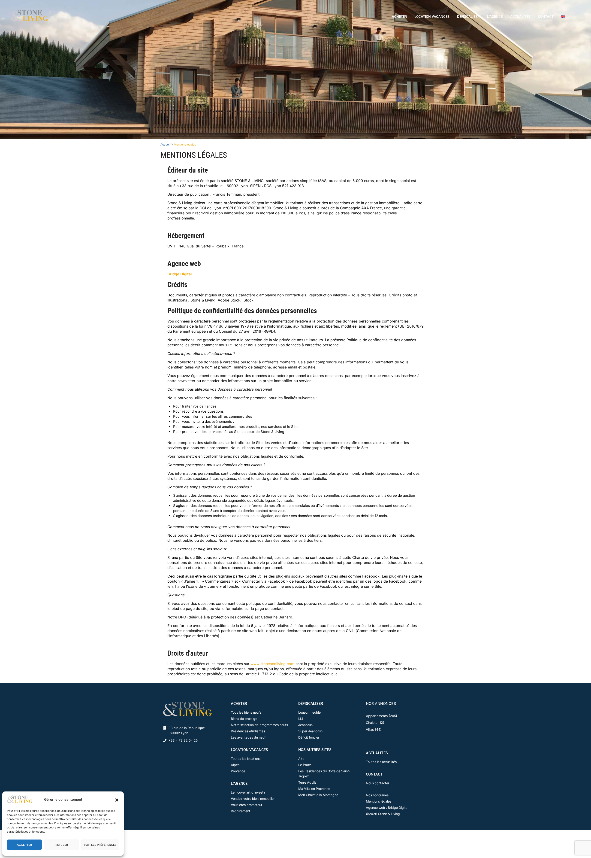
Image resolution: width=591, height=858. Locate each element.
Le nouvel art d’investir (248, 792)
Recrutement (240, 811)
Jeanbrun (305, 725)
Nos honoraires (377, 795)
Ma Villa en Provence (314, 789)
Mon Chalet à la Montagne (318, 795)
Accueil (165, 144)
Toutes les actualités (381, 762)
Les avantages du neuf (248, 737)
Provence (238, 771)
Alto (301, 759)
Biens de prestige (244, 719)
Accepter (24, 844)
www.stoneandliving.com (272, 663)
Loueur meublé (309, 712)
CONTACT (546, 17)
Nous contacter (377, 783)
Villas (370, 729)
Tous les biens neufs (246, 712)
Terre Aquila (307, 782)
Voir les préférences (100, 844)
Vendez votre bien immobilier (253, 798)
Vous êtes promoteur (246, 805)
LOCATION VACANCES (431, 17)
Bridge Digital (179, 274)
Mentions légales (378, 801)
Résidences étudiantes (248, 731)
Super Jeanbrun (310, 731)
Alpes (235, 765)
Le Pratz (304, 765)
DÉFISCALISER (468, 17)
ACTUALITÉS (520, 17)
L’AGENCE (495, 17)
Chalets (371, 722)
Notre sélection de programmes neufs (259, 725)
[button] (117, 799)
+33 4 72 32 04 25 (183, 740)
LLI (300, 719)
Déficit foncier (308, 737)
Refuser (61, 844)
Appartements (377, 716)
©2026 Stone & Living (383, 814)
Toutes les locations (245, 759)
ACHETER (399, 17)
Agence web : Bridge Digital (387, 807)
